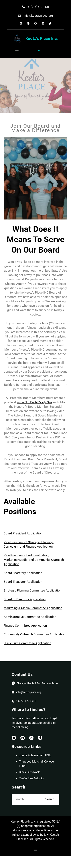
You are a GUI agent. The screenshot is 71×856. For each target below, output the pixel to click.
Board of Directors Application (25, 599)
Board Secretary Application (23, 573)
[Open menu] (17, 50)
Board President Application (23, 533)
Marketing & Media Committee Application (33, 608)
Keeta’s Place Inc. (41, 38)
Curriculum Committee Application (27, 643)
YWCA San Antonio (31, 778)
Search (49, 799)
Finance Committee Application (25, 625)
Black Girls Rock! (29, 772)
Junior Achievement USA (35, 755)
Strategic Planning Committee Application (32, 590)
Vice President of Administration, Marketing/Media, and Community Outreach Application (34, 559)
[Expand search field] (39, 50)
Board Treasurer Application (23, 581)
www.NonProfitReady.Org (34, 402)
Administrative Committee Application (30, 617)
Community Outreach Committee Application (34, 634)
